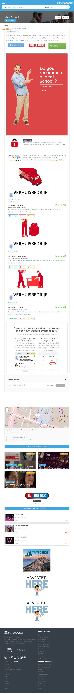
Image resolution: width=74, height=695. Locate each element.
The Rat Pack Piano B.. (21, 525)
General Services (11, 465)
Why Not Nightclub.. (21, 537)
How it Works (42, 642)
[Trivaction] (36, 560)
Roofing (40, 688)
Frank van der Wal (14, 200)
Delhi (6, 679)
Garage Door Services (44, 665)
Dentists (40, 669)
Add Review (11, 20)
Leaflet (67, 427)
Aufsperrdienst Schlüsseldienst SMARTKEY (20, 467)
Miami (6, 686)
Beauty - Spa (10, 482)
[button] (6, 25)
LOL (23, 216)
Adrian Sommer (13, 302)
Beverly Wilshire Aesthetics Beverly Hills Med (20, 484)
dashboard (50, 343)
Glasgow (14, 28)
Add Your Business (43, 637)
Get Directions (13, 432)
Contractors (41, 676)
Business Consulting (44, 667)
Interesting (13, 216)
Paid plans (49, 144)
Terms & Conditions (43, 656)
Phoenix (7, 683)
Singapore (7, 681)
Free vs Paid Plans (43, 646)
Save (58, 17)
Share (66, 17)
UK (17, 520)
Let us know (27, 160)
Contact (40, 653)
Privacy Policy (42, 658)
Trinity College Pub (45, 467)
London (7, 665)
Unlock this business (38, 142)
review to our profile (57, 155)
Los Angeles (8, 672)
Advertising (41, 681)
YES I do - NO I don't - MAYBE (49, 87)
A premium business (56, 45)
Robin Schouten (13, 251)
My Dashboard (42, 635)
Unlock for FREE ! (17, 45)
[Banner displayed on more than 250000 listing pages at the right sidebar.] (36, 585)
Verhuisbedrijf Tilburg (15, 307)
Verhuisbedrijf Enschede (16, 205)
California (7, 676)
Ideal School (27, 140)
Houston (7, 674)
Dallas (6, 688)
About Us (41, 651)
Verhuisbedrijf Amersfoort (17, 256)
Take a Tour (41, 649)
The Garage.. (19, 514)
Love (32, 216)
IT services (41, 683)
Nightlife (42, 465)
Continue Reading (25, 212)
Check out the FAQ (43, 644)
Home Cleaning (42, 679)
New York (7, 667)
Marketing (41, 672)
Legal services (42, 686)
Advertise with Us (43, 639)
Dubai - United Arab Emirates (13, 669)
